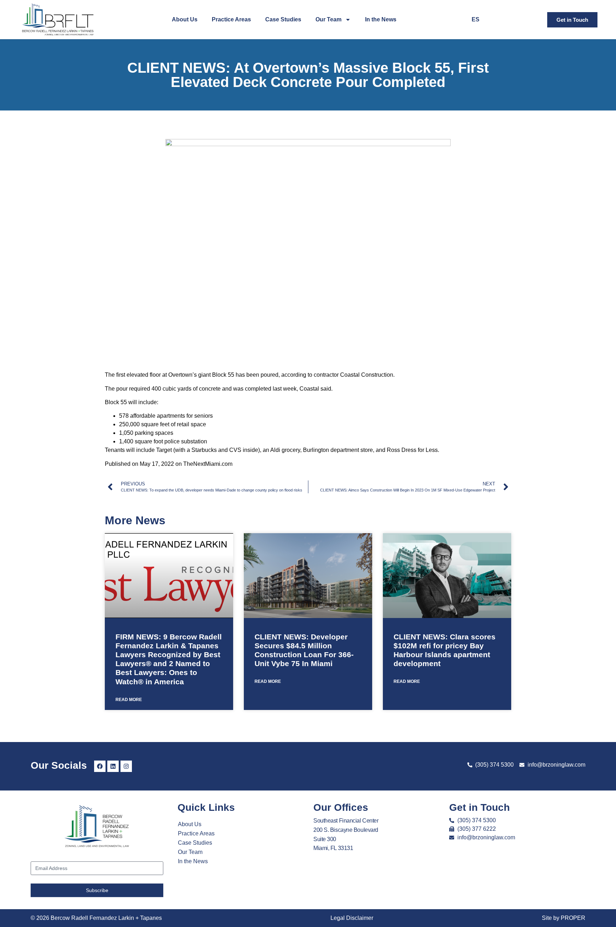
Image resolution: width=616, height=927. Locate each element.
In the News (380, 19)
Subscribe (97, 890)
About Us (184, 19)
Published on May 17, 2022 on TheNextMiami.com (168, 464)
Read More (128, 699)
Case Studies (283, 19)
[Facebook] (100, 766)
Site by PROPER (563, 918)
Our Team (328, 19)
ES (475, 19)
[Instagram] (126, 766)
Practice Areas (231, 19)
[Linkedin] (113, 766)
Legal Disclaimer (351, 918)
